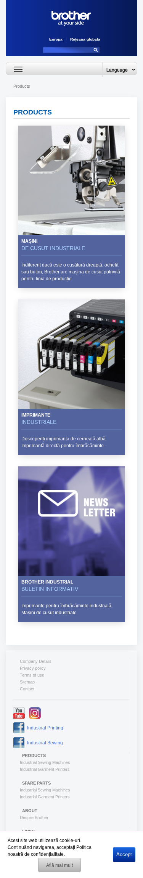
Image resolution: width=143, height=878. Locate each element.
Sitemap (27, 682)
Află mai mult (59, 865)
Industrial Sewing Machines (45, 762)
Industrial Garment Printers (45, 769)
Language (117, 69)
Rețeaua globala (85, 39)
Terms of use (32, 675)
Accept (124, 854)
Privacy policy (33, 668)
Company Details (35, 661)
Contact (27, 689)
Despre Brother (34, 817)
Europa (56, 39)
